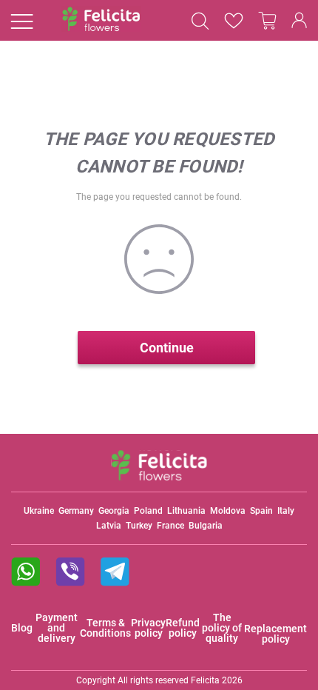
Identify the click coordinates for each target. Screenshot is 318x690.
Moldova (228, 511)
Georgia (113, 511)
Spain (261, 511)
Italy (285, 511)
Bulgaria (206, 525)
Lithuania (186, 511)
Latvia (108, 525)
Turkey (139, 525)
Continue (167, 347)
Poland (148, 511)
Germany (76, 511)
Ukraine (39, 511)
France (170, 525)
